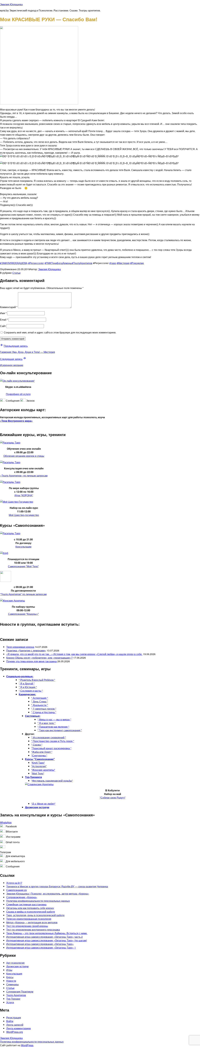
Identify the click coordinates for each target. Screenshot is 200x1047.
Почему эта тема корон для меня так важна (31, 661)
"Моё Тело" (37, 773)
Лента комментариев (18, 1028)
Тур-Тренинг (13, 999)
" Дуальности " (39, 705)
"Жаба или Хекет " (41, 752)
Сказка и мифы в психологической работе (30, 911)
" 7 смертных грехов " (43, 708)
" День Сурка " (39, 701)
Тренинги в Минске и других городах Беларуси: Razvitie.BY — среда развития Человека (57, 886)
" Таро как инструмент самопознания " (60, 730)
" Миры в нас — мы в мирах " (54, 719)
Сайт (3, 326)
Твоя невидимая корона (20, 647)
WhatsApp (6, 822)
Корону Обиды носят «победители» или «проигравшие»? (39, 657)
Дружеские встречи (17, 966)
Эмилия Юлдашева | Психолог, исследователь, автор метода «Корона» (47, 893)
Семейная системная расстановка (26, 904)
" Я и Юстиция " (28, 687)
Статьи (16, 273)
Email (4, 319)
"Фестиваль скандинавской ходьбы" (52, 780)
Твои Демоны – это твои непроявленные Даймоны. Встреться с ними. (46, 933)
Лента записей (14, 1025)
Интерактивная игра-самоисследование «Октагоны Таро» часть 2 (44, 937)
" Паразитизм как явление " (53, 726)
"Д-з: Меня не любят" (43, 803)
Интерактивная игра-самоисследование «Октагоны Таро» (40, 944)
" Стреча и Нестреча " (43, 712)
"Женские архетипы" (43, 770)
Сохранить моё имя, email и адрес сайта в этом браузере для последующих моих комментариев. (60, 332)
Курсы (9, 977)
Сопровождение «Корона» (21, 897)
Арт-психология (15, 963)
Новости (11, 981)
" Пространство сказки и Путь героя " (52, 741)
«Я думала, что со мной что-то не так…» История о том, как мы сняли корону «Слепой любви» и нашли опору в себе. (74, 654)
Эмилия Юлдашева (11, 4)
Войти (9, 1021)
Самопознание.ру (16, 890)
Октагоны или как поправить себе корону (30, 908)
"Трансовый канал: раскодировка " (51, 748)
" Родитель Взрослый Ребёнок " (37, 680)
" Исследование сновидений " (48, 737)
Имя (3, 313)
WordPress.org (14, 1032)
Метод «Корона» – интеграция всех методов (32, 922)
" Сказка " (36, 744)
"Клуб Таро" (38, 762)
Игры (9, 970)
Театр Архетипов (16, 995)
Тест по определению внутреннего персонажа (33, 929)
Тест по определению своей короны (27, 926)
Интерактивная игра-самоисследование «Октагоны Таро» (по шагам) (46, 940)
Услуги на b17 (14, 883)
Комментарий (8, 307)
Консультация (14, 973)
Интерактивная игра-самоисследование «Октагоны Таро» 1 (41, 947)
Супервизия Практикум (19, 991)
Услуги (10, 1002)
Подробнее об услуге (18, 394)
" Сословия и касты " (31, 690)
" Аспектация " (39, 698)
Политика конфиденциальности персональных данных (38, 901)
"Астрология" (39, 766)
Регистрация (13, 1017)
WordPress (27, 1045)
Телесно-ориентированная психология (28, 919)
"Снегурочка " (39, 755)
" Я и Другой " (27, 683)
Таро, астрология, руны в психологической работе (35, 915)
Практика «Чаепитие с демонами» (26, 650)
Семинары (12, 984)
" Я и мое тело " (46, 723)
